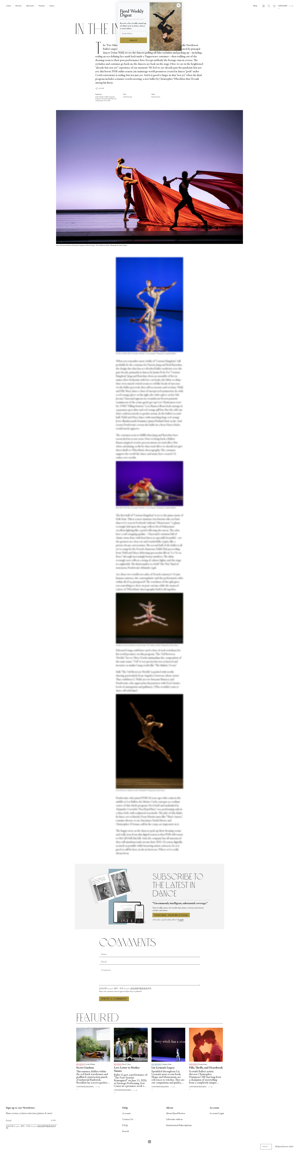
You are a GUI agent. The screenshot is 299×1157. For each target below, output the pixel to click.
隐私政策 (134, 989)
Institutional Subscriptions (179, 1125)
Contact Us (127, 1119)
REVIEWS (80, 1064)
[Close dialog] (179, 5)
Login (181, 920)
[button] (255, 6)
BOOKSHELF (156, 1064)
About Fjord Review (175, 1113)
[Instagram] (149, 1142)
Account (126, 1113)
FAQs (125, 1125)
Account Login (217, 1113)
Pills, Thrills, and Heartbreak (206, 1067)
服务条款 (143, 989)
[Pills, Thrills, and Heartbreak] (206, 1045)
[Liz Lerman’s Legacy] (168, 1045)
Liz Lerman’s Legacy (163, 1067)
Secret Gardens (85, 1067)
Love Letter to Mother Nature (127, 1069)
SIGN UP (133, 40)
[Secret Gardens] (93, 1045)
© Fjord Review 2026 (284, 1147)
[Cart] (274, 6)
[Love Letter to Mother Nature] (131, 1045)
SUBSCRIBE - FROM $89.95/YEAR (171, 915)
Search (125, 1131)
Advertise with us (174, 1119)
